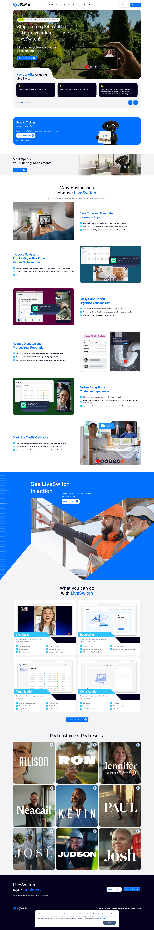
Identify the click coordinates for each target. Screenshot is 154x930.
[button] (130, 102)
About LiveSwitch (104, 909)
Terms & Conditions (118, 909)
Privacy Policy (102, 918)
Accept (109, 922)
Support (138, 909)
